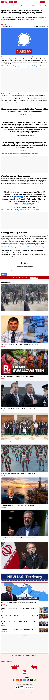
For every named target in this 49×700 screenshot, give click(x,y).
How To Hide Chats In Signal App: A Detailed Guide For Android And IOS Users (23, 210)
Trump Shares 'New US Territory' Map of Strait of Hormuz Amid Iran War (18, 602)
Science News (4, 443)
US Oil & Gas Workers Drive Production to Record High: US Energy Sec (18, 505)
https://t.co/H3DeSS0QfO (24, 204)
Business (4, 274)
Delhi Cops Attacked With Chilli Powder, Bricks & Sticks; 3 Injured (16, 312)
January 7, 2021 (30, 266)
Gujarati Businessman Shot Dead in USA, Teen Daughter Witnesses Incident (19, 344)
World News (3, 410)
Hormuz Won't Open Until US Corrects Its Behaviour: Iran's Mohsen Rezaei (19, 538)
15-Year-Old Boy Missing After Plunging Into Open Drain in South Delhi (18, 376)
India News (3, 314)
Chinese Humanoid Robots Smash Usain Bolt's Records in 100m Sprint (18, 473)
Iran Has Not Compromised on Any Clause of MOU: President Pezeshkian (19, 570)
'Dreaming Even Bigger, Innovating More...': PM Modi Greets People (17, 441)
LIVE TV (42, 2)
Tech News (3, 26)
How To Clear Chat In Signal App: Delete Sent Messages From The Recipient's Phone (24, 66)
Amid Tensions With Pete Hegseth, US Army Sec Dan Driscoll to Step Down (19, 409)
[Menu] (46, 2)
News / (2, 5)
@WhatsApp (18, 197)
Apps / (9, 5)
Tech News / (6, 5)
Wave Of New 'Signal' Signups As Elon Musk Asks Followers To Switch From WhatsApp (24, 247)
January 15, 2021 (30, 114)
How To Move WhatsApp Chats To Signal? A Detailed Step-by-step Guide (21, 153)
